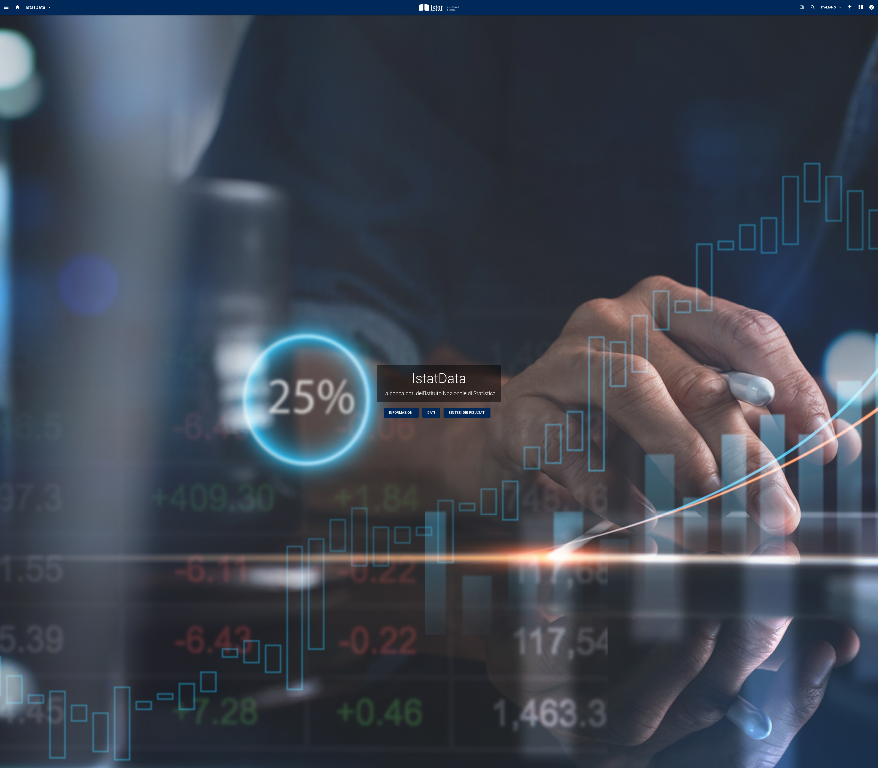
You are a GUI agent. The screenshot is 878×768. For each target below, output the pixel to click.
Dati (431, 413)
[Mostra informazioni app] (871, 7)
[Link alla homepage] (439, 7)
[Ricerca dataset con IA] (802, 7)
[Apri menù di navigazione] (6, 7)
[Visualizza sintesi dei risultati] (860, 7)
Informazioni (401, 413)
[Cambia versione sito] (849, 7)
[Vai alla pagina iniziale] (17, 7)
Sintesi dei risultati (467, 413)
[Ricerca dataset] (812, 7)
